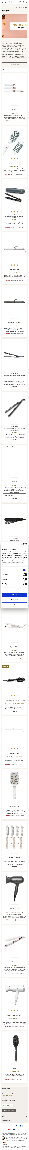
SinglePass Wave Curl (14, 753)
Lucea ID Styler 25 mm (14, 962)
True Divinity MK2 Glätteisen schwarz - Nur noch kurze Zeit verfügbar (14, 429)
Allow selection (15, 599)
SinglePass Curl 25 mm (14, 269)
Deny (14, 604)
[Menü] (2, 2)
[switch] (25, 574)
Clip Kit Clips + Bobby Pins (14, 857)
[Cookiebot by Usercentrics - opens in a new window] (20, 544)
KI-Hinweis (4, 1144)
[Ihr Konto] (23, 2)
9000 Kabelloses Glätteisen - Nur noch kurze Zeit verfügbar (14, 216)
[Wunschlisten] (19, 2)
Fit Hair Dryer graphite (14, 909)
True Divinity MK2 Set (14, 482)
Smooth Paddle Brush (14, 806)
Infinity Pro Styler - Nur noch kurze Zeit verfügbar (14, 375)
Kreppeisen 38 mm (14, 540)
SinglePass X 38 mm (14, 647)
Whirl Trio (14, 110)
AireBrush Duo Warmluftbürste (14, 163)
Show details (21, 590)
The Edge (14, 1068)
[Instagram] (11, 1105)
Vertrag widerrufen (9, 1110)
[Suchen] (5, 2)
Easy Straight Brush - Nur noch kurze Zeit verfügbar (15, 700)
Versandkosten (20, 1140)
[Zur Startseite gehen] (11, 2)
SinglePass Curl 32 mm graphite (14, 322)
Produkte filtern (15, 64)
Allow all (14, 594)
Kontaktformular (8, 1096)
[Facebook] (3, 1105)
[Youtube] (7, 1105)
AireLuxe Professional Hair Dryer (14, 1015)
